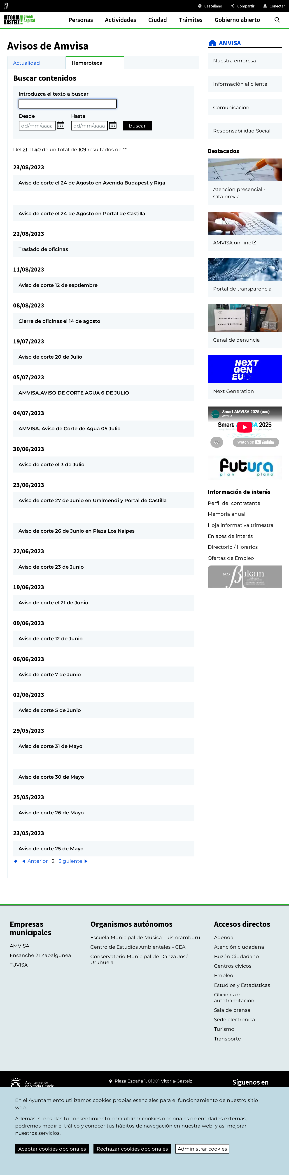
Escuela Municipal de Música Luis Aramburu (145, 937)
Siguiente (71, 861)
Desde (27, 116)
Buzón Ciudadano (236, 956)
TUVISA (19, 965)
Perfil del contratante (234, 503)
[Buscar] (277, 20)
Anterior (37, 861)
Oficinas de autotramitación (234, 997)
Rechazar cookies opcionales (132, 1149)
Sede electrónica (234, 1019)
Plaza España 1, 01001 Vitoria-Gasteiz (153, 1081)
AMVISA (230, 43)
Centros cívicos (233, 966)
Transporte (227, 1039)
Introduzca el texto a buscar (54, 94)
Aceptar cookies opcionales (52, 1149)
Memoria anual (226, 514)
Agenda (223, 937)
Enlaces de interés (230, 536)
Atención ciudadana (239, 947)
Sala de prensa (232, 1010)
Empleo (223, 975)
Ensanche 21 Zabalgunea (40, 955)
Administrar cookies (202, 1149)
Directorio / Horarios (233, 547)
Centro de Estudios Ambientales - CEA (137, 947)
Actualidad (26, 63)
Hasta (78, 116)
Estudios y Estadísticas (242, 985)
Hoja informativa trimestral (241, 525)
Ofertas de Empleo (231, 558)
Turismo (224, 1029)
